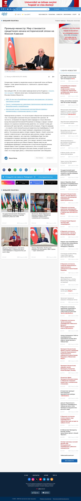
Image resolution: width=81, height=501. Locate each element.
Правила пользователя (45, 498)
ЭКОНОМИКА (67, 14)
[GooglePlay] (35, 492)
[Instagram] (3, 9)
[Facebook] (1, 9)
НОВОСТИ (59, 14)
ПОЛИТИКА (51, 14)
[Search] (47, 9)
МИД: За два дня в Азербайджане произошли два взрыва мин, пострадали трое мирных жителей (29, 100)
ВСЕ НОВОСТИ (43, 14)
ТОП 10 (55, 475)
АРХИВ (46, 475)
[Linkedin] (48, 479)
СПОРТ (74, 14)
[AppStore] (45, 492)
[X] (5, 9)
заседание (50, 157)
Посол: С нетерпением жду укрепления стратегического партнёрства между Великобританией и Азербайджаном (29, 105)
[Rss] (14, 9)
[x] (36, 479)
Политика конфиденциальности (61, 498)
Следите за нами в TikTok (23, 182)
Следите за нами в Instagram (9, 182)
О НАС (26, 475)
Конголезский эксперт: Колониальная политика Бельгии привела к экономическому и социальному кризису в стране (26, 110)
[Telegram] (10, 9)
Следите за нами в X (52, 182)
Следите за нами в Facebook (37, 182)
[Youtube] (7, 9)
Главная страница (60, 20)
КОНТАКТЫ (36, 475)
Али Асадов (39, 157)
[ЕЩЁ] (79, 14)
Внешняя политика (73, 20)
